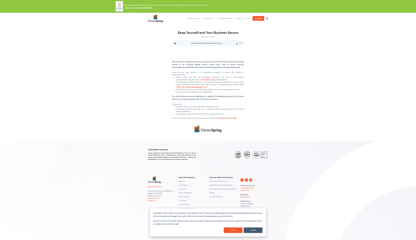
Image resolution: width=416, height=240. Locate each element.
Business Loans (208, 18)
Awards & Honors (185, 204)
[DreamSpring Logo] (154, 179)
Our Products (183, 185)
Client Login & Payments (225, 18)
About (239, 18)
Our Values (182, 200)
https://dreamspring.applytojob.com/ (192, 87)
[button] (175, 43)
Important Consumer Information (221, 185)
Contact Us (152, 200)
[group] (208, 43)
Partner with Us (184, 197)
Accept (233, 230)
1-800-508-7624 (246, 188)
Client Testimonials (185, 193)
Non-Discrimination (216, 197)
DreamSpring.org (208, 79)
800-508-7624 (155, 186)
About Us (182, 181)
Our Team (182, 189)
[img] (237, 43)
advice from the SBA (228, 118)
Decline (253, 230)
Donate (247, 18)
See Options (245, 197)
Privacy (212, 193)
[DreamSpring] (155, 18)
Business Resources (193, 18)
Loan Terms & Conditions (218, 181)
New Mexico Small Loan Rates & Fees (223, 189)
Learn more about (138, 7)
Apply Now (258, 18)
